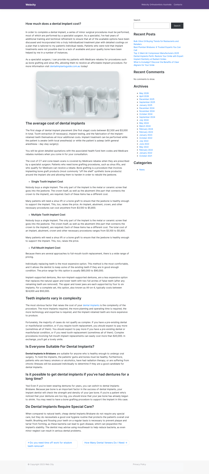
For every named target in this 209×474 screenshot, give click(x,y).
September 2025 (147, 102)
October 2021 (145, 156)
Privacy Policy (139, 464)
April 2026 (144, 96)
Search (137, 20)
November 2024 (147, 111)
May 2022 (144, 147)
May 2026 (144, 93)
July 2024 (144, 120)
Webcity (31, 4)
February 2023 (146, 132)
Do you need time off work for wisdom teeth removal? (50, 444)
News (142, 169)
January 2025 (145, 105)
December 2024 (146, 108)
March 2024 (145, 126)
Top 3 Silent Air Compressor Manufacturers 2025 (156, 53)
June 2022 (144, 144)
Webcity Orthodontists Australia (156, 4)
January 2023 (145, 135)
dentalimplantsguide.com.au (65, 66)
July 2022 (143, 141)
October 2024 (145, 114)
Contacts (178, 4)
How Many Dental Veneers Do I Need (104, 442)
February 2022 (146, 150)
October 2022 (145, 138)
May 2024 (144, 123)
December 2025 (146, 99)
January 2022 (145, 153)
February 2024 (146, 129)
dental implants (91, 305)
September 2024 (147, 117)
